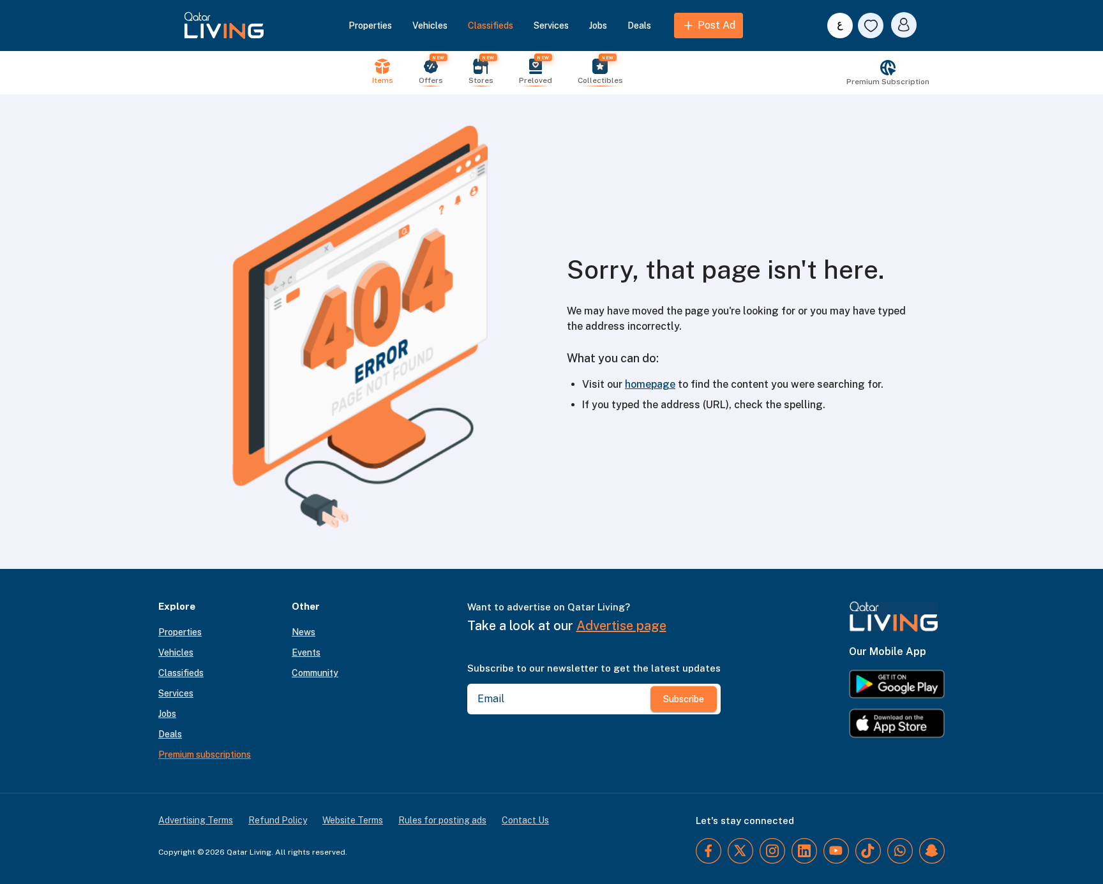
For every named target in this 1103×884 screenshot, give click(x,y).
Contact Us (525, 820)
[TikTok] (868, 851)
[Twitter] (740, 851)
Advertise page (621, 625)
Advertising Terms (195, 820)
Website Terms (352, 820)
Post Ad (716, 25)
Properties (370, 25)
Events (306, 652)
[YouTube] (836, 851)
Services (551, 25)
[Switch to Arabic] (840, 25)
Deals (639, 25)
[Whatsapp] (900, 851)
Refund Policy (277, 820)
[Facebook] (708, 851)
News (303, 632)
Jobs (598, 25)
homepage (650, 384)
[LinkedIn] (804, 851)
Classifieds (490, 25)
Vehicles (429, 25)
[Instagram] (772, 851)
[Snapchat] (932, 851)
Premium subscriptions (204, 754)
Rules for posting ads (442, 820)
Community (315, 673)
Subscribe (683, 699)
